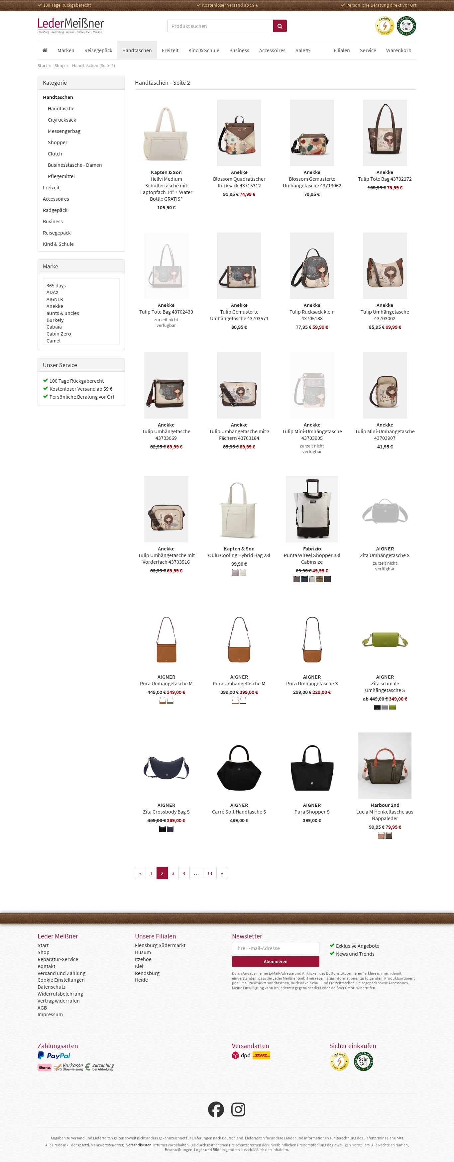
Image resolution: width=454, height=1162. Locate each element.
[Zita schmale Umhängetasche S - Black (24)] (377, 708)
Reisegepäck (57, 232)
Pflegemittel (61, 176)
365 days (56, 285)
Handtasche (61, 108)
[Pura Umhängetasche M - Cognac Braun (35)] (162, 701)
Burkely (55, 320)
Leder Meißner (71, 26)
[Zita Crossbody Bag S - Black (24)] (162, 829)
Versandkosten (139, 1144)
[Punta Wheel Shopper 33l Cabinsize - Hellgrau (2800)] (312, 580)
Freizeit (51, 187)
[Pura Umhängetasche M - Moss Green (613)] (170, 701)
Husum (143, 952)
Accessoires (56, 198)
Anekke (55, 306)
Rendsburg (147, 973)
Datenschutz (51, 986)
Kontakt (46, 966)
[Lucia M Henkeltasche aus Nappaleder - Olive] (389, 836)
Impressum (50, 1014)
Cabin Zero (59, 333)
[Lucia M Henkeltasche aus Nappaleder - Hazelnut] (381, 836)
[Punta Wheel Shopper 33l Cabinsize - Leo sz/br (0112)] (319, 580)
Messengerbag (64, 131)
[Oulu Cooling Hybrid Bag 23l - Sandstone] (243, 573)
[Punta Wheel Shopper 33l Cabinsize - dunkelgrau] (296, 580)
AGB (42, 1007)
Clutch (55, 153)
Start (43, 945)
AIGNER (55, 299)
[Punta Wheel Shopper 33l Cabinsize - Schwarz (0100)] (327, 580)
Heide (141, 979)
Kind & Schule (58, 244)
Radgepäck (55, 210)
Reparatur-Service (58, 959)
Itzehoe (143, 959)
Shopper (57, 142)
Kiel (139, 966)
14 (209, 873)
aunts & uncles (63, 313)
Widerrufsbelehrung (60, 993)
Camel (53, 340)
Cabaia (54, 326)
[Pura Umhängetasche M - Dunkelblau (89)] (243, 701)
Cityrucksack (62, 119)
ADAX (52, 292)
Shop (44, 952)
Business (53, 221)
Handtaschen (58, 97)
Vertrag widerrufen (59, 1000)
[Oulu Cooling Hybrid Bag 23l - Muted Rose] (235, 573)
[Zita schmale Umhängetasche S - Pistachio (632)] (392, 708)
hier (400, 1137)
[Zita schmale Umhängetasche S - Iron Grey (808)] (385, 708)
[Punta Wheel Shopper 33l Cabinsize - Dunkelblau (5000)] (304, 580)
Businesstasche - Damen (75, 164)
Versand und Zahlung (61, 973)
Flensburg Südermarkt (160, 945)
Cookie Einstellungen (61, 979)
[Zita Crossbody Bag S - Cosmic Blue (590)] (170, 829)
